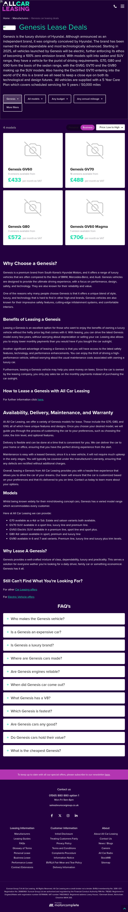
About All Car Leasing (106, 834)
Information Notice (64, 858)
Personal (73, 127)
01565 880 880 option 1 (64, 795)
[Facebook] (52, 816)
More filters (13, 107)
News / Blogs (106, 843)
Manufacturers (22, 834)
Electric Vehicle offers (21, 597)
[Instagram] (68, 816)
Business (87, 127)
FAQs (22, 843)
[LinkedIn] (76, 816)
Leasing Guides (22, 838)
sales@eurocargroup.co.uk (64, 805)
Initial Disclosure (64, 834)
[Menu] (122, 6)
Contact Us (106, 838)
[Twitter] (60, 816)
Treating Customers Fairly (64, 838)
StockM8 (106, 858)
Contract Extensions (22, 867)
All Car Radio (106, 853)
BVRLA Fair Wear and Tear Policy (64, 862)
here (40, 399)
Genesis (11, 99)
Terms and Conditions (64, 848)
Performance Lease (22, 862)
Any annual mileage (88, 99)
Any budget (58, 99)
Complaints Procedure (64, 853)
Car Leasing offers (26, 589)
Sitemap (105, 862)
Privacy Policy (64, 843)
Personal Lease (22, 853)
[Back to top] (124, 908)
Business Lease (22, 858)
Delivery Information (64, 867)
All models (33, 99)
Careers (106, 848)
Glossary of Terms (22, 848)
